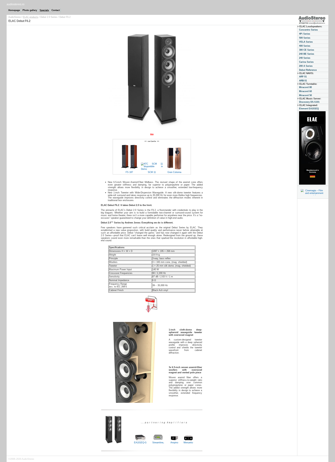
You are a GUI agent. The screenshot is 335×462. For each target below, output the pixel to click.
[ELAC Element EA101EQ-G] (140, 436)
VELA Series (306, 42)
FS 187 (129, 172)
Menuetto (188, 442)
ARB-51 (303, 80)
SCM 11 (152, 172)
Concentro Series (308, 29)
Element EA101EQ (309, 108)
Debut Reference (308, 70)
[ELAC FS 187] (129, 169)
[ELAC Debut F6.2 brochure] (152, 303)
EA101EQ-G (140, 442)
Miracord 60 (305, 91)
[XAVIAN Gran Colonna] (174, 169)
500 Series (304, 38)
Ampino (174, 442)
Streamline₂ (158, 442)
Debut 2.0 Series (48, 17)
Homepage (14, 10)
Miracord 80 (305, 87)
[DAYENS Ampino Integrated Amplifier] (174, 436)
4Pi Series (304, 33)
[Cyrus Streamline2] (158, 439)
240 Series (304, 58)
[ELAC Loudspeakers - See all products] (312, 148)
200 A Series (305, 66)
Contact (55, 10)
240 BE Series (306, 54)
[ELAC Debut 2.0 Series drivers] (135, 402)
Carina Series (306, 62)
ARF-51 (303, 76)
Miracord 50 (305, 95)
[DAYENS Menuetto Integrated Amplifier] (188, 436)
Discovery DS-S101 (309, 102)
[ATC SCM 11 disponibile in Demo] (152, 169)
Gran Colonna (174, 172)
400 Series (304, 46)
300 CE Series (306, 50)
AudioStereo (14, 17)
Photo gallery (30, 10)
